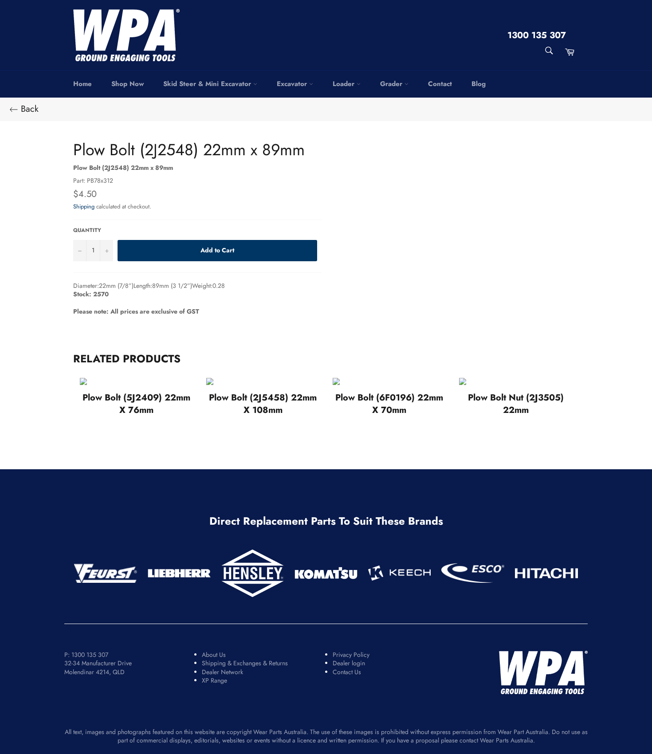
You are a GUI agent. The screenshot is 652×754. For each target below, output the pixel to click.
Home (82, 84)
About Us (214, 654)
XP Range (214, 680)
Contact (440, 84)
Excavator (293, 84)
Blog (478, 84)
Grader (392, 84)
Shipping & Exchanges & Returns (245, 663)
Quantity (87, 230)
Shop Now (127, 84)
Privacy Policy (351, 654)
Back (28, 109)
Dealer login (349, 663)
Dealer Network (222, 672)
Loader (345, 84)
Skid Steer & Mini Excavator (208, 84)
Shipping (83, 206)
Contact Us (347, 672)
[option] (136, 396)
